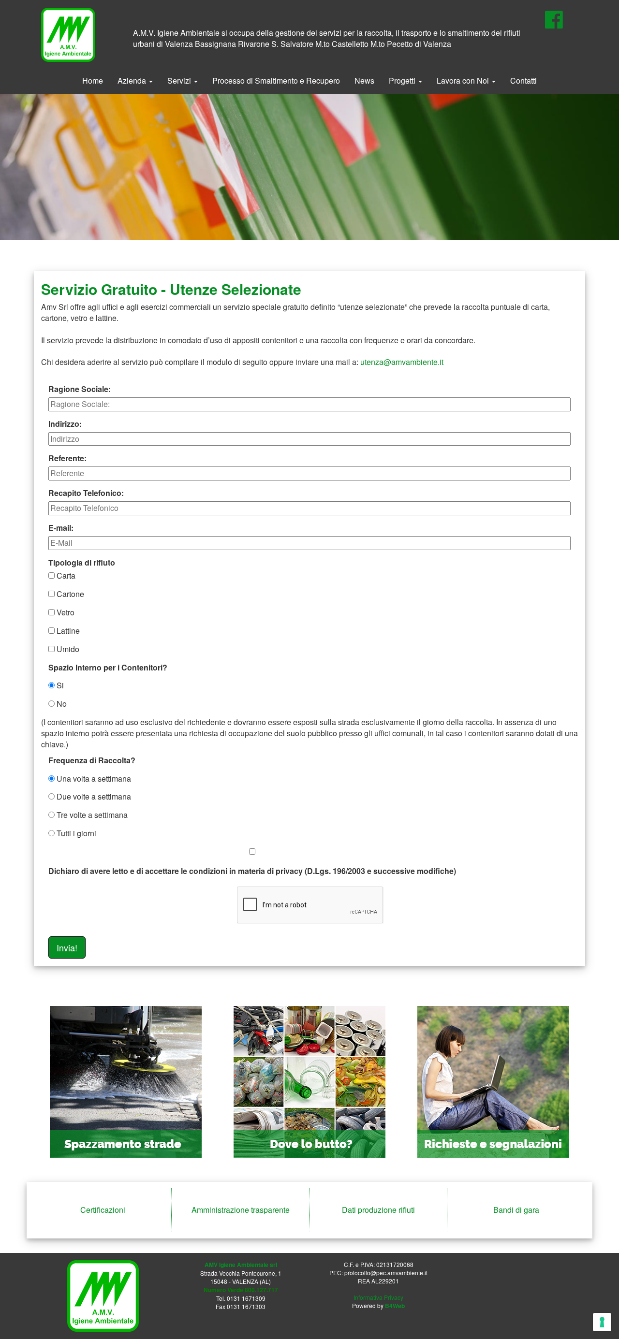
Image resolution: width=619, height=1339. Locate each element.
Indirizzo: (65, 424)
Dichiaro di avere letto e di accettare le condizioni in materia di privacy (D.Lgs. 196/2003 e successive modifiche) (252, 870)
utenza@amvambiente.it (401, 361)
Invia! (67, 947)
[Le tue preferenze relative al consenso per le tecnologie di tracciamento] (602, 1322)
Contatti (523, 80)
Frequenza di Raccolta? (91, 760)
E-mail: (61, 528)
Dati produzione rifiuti (378, 1209)
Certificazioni (102, 1209)
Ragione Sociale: (79, 389)
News (364, 80)
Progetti (403, 80)
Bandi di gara (516, 1209)
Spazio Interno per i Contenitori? (107, 667)
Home (92, 80)
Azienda (133, 80)
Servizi (180, 80)
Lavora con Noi (464, 80)
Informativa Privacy (378, 1297)
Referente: (67, 458)
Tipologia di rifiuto (81, 562)
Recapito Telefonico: (86, 493)
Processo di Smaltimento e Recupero (276, 80)
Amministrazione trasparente (241, 1209)
